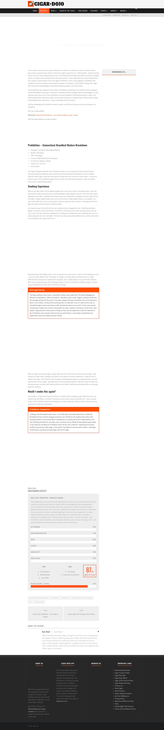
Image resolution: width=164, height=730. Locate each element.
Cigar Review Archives (122, 683)
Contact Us (125, 15)
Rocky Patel (64, 598)
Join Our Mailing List (122, 696)
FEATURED (94, 11)
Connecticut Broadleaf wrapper (38, 598)
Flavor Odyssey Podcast (123, 693)
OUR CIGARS (83, 11)
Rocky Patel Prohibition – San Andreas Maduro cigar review (57, 115)
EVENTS (103, 11)
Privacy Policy (120, 699)
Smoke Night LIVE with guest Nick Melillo (81, 614)
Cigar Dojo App (107, 15)
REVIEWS (43, 11)
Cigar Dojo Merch (121, 678)
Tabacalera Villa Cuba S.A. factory (81, 598)
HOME (35, 11)
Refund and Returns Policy (124, 701)
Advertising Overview (122, 670)
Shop (117, 704)
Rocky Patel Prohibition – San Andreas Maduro (45, 615)
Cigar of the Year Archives (124, 681)
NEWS (53, 11)
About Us (133, 15)
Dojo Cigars (119, 688)
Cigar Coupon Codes (122, 673)
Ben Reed (64, 45)
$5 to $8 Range (95, 45)
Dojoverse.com (61, 701)
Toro (30, 602)
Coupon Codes (116, 15)
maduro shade (39, 602)
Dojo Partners (120, 691)
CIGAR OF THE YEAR (67, 11)
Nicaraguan (54, 598)
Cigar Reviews (86, 45)
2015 (101, 45)
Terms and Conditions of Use (125, 709)
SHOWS (113, 11)
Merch (122, 11)
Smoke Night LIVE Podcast (124, 706)
